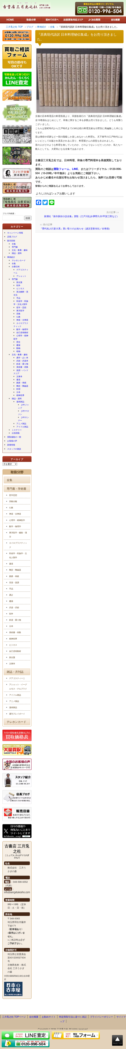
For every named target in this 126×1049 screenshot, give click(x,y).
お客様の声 (12, 440)
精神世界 (20, 395)
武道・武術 (14, 607)
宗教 (18, 313)
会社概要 (33, 1016)
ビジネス (20, 288)
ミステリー (17, 429)
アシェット (21, 276)
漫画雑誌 (20, 401)
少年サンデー (23, 419)
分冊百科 (16, 266)
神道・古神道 (22, 319)
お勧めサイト (49, 1016)
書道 (18, 379)
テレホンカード (19, 260)
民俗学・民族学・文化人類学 (20, 302)
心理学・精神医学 (20, 337)
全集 (14, 243)
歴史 (18, 341)
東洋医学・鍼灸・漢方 (18, 534)
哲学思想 (13, 495)
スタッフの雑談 (14, 448)
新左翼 (19, 282)
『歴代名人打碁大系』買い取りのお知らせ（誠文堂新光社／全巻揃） (75, 228)
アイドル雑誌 (22, 426)
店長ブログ (12, 236)
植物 (18, 351)
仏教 (18, 316)
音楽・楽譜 (14, 582)
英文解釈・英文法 (20, 293)
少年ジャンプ (23, 406)
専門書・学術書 (16, 488)
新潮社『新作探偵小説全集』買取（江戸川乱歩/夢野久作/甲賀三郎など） (81, 216)
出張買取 (16, 432)
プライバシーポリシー (101, 1016)
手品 (18, 297)
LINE (75, 169)
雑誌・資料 (17, 253)
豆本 (18, 392)
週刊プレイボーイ (17, 713)
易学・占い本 (22, 357)
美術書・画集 (22, 366)
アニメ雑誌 (21, 423)
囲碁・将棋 (21, 382)
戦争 (18, 285)
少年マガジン (23, 412)
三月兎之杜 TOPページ (14, 1016)
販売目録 (11, 240)
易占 (11, 594)
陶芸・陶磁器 (22, 385)
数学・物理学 (22, 329)
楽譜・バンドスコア (20, 372)
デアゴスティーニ (20, 271)
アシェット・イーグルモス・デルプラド (18, 686)
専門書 (15, 246)
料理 (18, 388)
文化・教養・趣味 (20, 250)
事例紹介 (11, 257)
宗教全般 (13, 501)
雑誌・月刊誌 (15, 672)
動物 (18, 348)
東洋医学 (20, 310)
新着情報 (11, 444)
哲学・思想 (21, 307)
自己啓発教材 (22, 332)
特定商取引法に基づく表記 (73, 1016)
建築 (18, 345)
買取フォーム (61, 169)
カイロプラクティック (20, 324)
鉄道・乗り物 (22, 363)
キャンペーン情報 (15, 232)
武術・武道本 (22, 360)
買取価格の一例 (14, 436)
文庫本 (19, 376)
